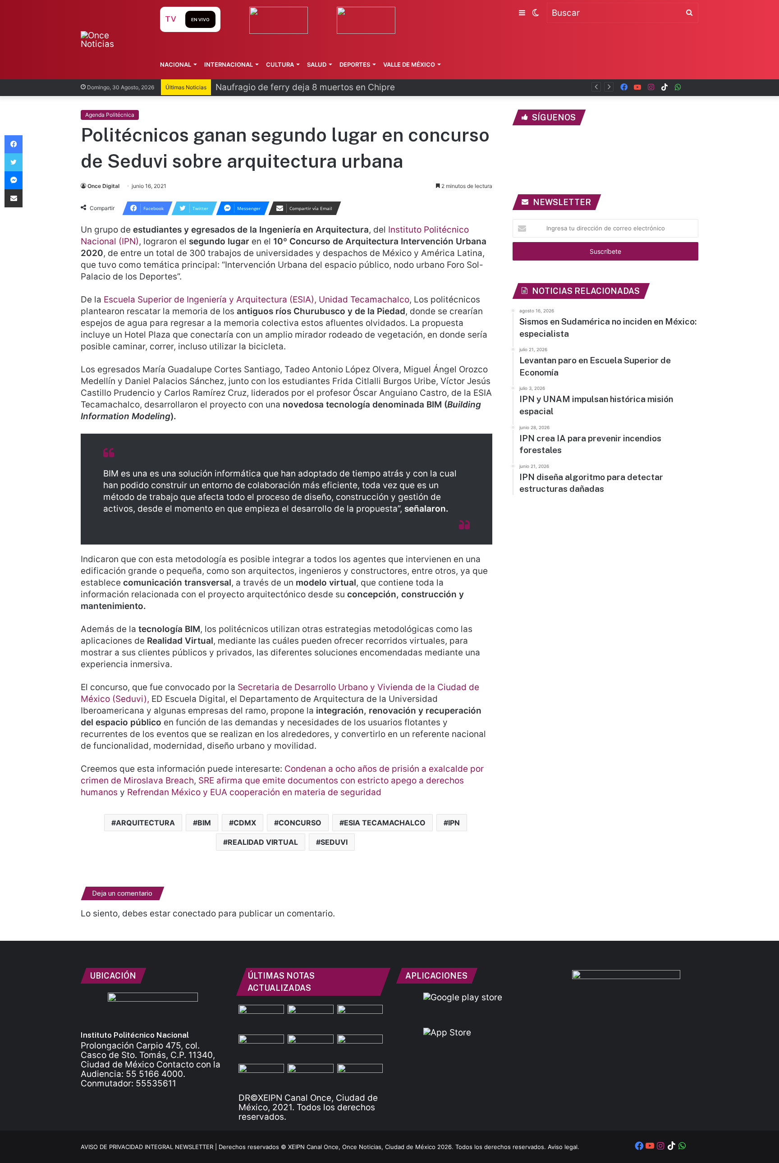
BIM (204, 822)
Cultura (280, 64)
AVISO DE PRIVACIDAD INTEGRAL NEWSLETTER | (150, 1146)
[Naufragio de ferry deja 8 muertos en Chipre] (310, 1017)
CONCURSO (300, 822)
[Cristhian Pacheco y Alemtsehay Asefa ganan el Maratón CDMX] (261, 1017)
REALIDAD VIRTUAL (263, 842)
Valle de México (409, 64)
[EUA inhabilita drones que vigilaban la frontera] (360, 1077)
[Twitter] (14, 162)
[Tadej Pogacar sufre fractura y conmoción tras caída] (360, 1047)
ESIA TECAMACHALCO (385, 822)
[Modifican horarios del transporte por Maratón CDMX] (261, 1047)
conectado (194, 913)
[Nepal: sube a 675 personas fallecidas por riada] (310, 1077)
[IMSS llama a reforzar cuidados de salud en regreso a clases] (360, 1017)
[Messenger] (14, 180)
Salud (316, 64)
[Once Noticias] (111, 39)
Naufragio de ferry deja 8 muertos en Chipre (305, 87)
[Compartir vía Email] (14, 198)
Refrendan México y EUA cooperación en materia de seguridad (254, 792)
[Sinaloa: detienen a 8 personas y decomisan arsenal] (310, 1047)
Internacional (228, 64)
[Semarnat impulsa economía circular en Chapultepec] (261, 1077)
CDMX (245, 822)
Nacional (175, 64)
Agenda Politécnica (109, 114)
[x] (691, 87)
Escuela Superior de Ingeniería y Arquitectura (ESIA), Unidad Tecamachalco (256, 299)
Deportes (354, 64)
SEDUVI (334, 842)
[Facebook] (14, 144)
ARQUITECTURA (145, 822)
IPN (454, 822)
